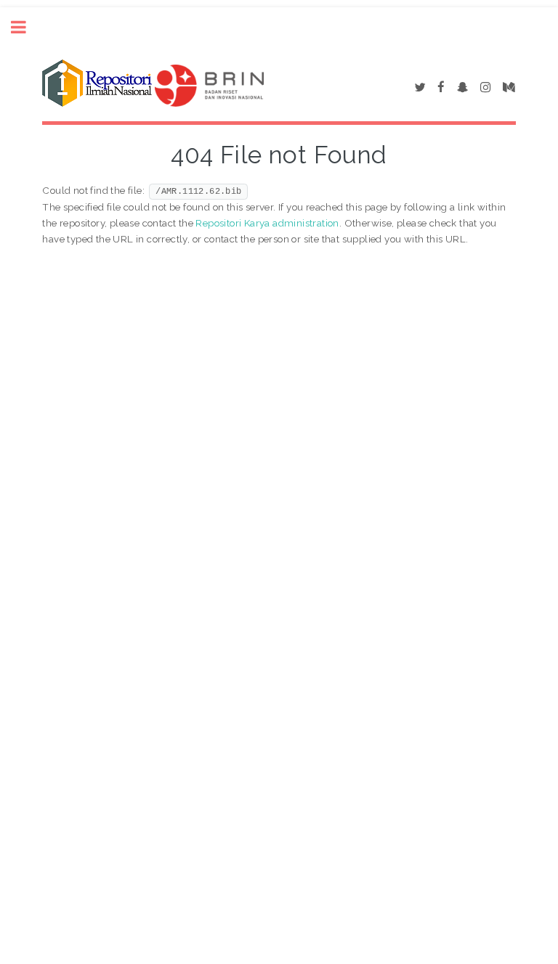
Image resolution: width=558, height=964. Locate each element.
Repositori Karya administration (267, 223)
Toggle (26, 27)
